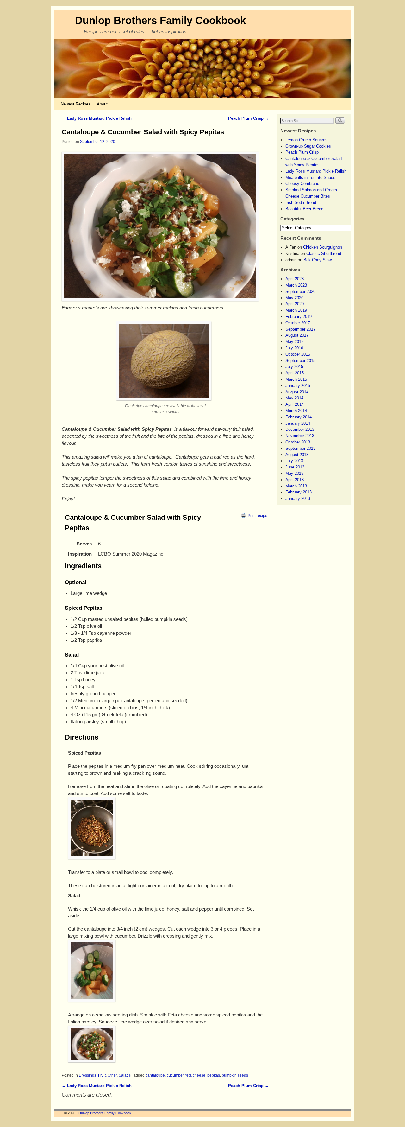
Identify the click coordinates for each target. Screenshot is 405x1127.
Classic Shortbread (323, 253)
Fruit (102, 1075)
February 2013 (298, 492)
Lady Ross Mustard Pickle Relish (97, 118)
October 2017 (297, 323)
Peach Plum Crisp (248, 118)
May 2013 (294, 473)
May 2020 (294, 298)
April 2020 (294, 304)
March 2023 (296, 285)
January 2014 (297, 423)
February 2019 (298, 316)
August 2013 (296, 454)
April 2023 (294, 279)
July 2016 (294, 348)
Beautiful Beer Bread (304, 209)
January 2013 (297, 498)
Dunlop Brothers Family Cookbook (160, 20)
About (102, 104)
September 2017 (300, 329)
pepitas (213, 1075)
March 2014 (296, 410)
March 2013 (296, 486)
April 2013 (294, 479)
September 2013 (300, 448)
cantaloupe (155, 1075)
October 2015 (297, 354)
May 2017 (294, 341)
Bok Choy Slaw (317, 260)
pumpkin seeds (235, 1075)
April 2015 (294, 373)
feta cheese (195, 1075)
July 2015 (294, 366)
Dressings (87, 1075)
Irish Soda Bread (300, 202)
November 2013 (299, 435)
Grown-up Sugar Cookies (308, 146)
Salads (125, 1075)
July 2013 (294, 460)
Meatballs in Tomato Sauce (310, 177)
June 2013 (294, 467)
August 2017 (296, 335)
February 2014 (298, 417)
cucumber (175, 1075)
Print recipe (257, 515)
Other (112, 1075)
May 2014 (294, 398)
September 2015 (300, 360)
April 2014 (294, 404)
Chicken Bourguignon (322, 247)
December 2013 (299, 429)
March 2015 (296, 379)
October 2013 (297, 442)
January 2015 (297, 385)
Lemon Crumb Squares (306, 139)
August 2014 (296, 392)
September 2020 (300, 291)
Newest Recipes (75, 104)
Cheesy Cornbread (302, 183)
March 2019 (296, 310)
